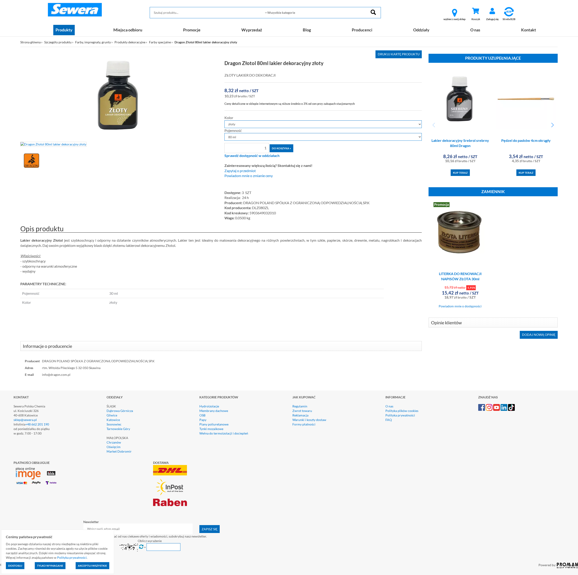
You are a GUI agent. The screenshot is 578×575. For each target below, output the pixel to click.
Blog (307, 29)
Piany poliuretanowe (213, 424)
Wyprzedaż (251, 29)
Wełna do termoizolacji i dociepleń (223, 433)
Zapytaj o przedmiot (240, 171)
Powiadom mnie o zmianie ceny (248, 176)
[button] (552, 125)
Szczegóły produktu (58, 42)
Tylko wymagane (50, 565)
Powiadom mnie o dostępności (460, 306)
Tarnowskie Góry (118, 429)
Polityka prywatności (400, 415)
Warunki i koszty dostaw (309, 420)
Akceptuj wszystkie (92, 565)
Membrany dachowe (213, 411)
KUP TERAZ (460, 172)
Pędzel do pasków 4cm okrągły (526, 140)
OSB (202, 415)
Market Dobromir (119, 451)
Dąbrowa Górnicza (120, 411)
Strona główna (30, 42)
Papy (202, 420)
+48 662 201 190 (37, 424)
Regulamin (299, 406)
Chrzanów (114, 442)
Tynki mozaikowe (211, 429)
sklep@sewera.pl (25, 420)
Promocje (191, 29)
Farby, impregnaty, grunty (93, 42)
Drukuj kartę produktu (399, 54)
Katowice (113, 420)
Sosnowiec (114, 424)
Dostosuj (15, 565)
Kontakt (528, 29)
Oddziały (421, 29)
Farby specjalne (160, 42)
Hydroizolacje (209, 406)
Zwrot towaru (302, 411)
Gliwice (112, 415)
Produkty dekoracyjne (129, 42)
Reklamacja (300, 415)
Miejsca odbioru (127, 29)
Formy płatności (303, 424)
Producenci (362, 29)
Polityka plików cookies (401, 411)
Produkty (64, 29)
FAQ (388, 420)
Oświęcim (114, 447)
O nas (475, 29)
